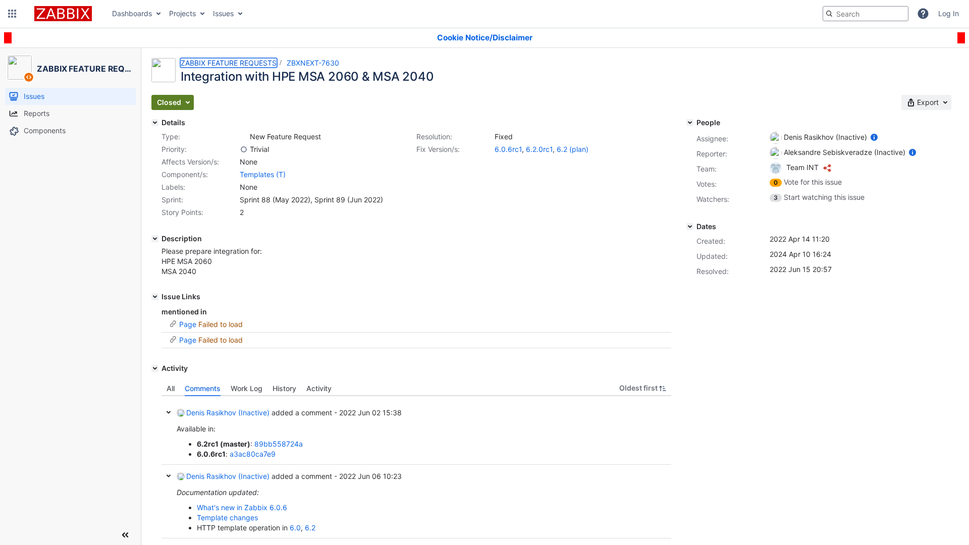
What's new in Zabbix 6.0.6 (242, 507)
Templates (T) (263, 174)
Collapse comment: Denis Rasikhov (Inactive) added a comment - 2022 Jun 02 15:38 (169, 412)
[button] (12, 14)
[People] (689, 122)
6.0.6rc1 (508, 149)
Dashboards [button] (132, 13)
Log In (948, 13)
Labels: (173, 187)
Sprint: (172, 199)
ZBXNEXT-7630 (313, 63)
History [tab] (284, 388)
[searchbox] (865, 14)
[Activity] (154, 368)
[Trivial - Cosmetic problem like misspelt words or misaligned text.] (244, 149)
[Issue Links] (154, 296)
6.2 (310, 527)
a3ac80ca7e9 (253, 454)
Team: (706, 169)
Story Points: (182, 212)
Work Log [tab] (246, 388)
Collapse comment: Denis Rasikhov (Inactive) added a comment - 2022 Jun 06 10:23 (169, 476)
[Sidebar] (125, 534)
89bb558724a (278, 444)
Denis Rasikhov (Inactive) (228, 412)
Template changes (227, 517)
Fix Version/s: (438, 149)
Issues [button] (223, 13)
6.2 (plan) (572, 149)
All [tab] (171, 388)
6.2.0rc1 (539, 149)
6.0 (295, 527)
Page (187, 324)
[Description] (154, 238)
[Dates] (689, 226)
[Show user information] (874, 137)
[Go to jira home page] (63, 14)
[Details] (154, 122)
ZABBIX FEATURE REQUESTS (229, 63)
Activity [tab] (319, 388)
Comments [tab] (203, 388)
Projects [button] (182, 13)
